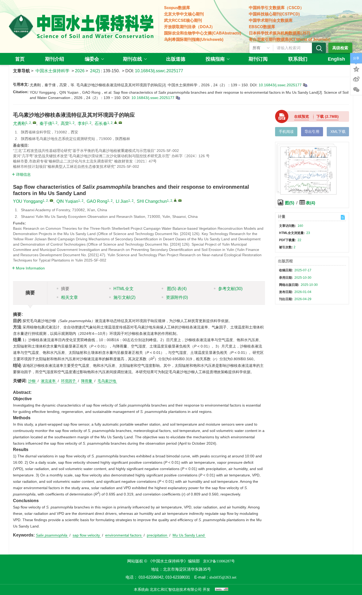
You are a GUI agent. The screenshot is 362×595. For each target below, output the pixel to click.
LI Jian (122, 201)
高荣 (65, 123)
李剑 (82, 123)
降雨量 (87, 381)
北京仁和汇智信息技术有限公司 (176, 590)
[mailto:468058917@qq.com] (120, 122)
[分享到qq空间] (356, 69)
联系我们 (297, 59)
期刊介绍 (54, 59)
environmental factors (124, 535)
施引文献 (124, 297)
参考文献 (230, 288)
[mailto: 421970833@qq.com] (51, 200)
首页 (20, 59)
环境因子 (69, 381)
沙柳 (32, 381)
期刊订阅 (258, 59)
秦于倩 (45, 123)
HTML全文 (123, 288)
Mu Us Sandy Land (189, 535)
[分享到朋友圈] (356, 90)
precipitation (157, 535)
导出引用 (311, 131)
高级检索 (340, 48)
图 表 (176, 288)
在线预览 (301, 116)
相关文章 (69, 297)
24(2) (95, 71)
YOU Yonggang (28, 201)
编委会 (92, 59)
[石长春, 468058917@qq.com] (115, 122)
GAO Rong (97, 201)
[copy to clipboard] (177, 98)
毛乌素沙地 (107, 381)
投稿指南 (215, 59)
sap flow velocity (87, 535)
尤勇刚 (19, 123)
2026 (80, 71)
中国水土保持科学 (52, 71)
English (336, 59)
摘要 (65, 288)
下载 (327, 116)
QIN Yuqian (67, 201)
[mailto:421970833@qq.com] (34, 122)
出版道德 (175, 59)
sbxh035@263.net (222, 577)
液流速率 (49, 381)
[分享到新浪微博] (356, 79)
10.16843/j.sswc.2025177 (159, 71)
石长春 (101, 123)
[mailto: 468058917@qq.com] (180, 200)
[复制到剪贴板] (305, 85)
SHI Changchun (152, 201)
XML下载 (338, 131)
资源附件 (177, 297)
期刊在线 (132, 59)
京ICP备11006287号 (219, 561)
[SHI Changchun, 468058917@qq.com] (175, 200)
